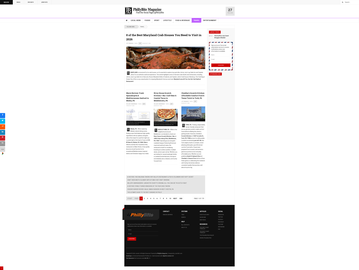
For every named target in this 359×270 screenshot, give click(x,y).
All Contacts (185, 224)
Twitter (220, 217)
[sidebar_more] (2, 149)
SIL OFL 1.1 (147, 258)
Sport (156, 20)
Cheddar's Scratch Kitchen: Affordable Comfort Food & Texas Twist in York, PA (193, 95)
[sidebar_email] (2, 143)
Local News (136, 20)
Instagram (221, 226)
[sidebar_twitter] (2, 121)
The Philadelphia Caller (207, 235)
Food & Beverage (182, 20)
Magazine (6, 2)
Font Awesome (130, 258)
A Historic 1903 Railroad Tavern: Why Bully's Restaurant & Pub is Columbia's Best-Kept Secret (160, 177)
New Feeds (203, 220)
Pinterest (221, 222)
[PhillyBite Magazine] (144, 11)
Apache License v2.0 (168, 256)
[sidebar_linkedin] (2, 132)
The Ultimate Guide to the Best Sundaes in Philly (144, 192)
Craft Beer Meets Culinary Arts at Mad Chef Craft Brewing (148, 180)
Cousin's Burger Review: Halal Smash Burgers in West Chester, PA (150, 189)
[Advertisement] (221, 106)
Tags (182, 214)
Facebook (221, 214)
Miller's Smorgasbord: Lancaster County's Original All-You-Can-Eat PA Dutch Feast (157, 183)
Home (126, 20)
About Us (184, 227)
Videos (18, 2)
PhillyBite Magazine (162, 253)
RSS (219, 229)
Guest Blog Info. (204, 214)
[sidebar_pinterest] (2, 138)
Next (175, 198)
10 (170, 198)
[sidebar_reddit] (2, 126)
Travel (197, 20)
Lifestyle (167, 20)
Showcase (203, 217)
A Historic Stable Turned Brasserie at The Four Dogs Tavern (148, 186)
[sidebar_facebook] (2, 115)
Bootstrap (128, 256)
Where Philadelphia (205, 238)
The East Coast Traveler (204, 228)
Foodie (147, 20)
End (181, 198)
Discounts (31, 2)
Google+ (220, 219)
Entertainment (209, 20)
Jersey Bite (44, 2)
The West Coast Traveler (204, 232)
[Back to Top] (1, 268)
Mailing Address (167, 214)
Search (183, 217)
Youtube (220, 224)
